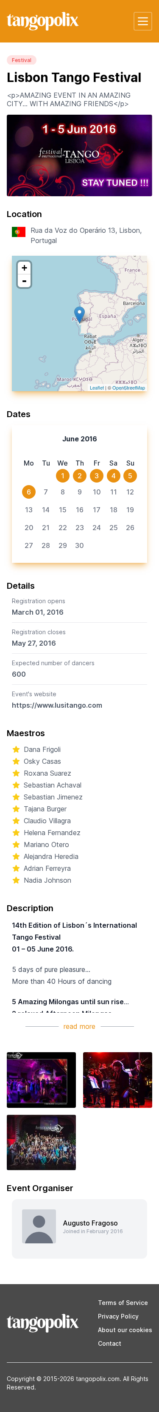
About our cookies (125, 1329)
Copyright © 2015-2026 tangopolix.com (63, 1378)
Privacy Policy (118, 1316)
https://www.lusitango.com (57, 705)
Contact (109, 1343)
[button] (143, 21)
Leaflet (97, 387)
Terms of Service (123, 1302)
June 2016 (79, 439)
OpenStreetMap (128, 387)
